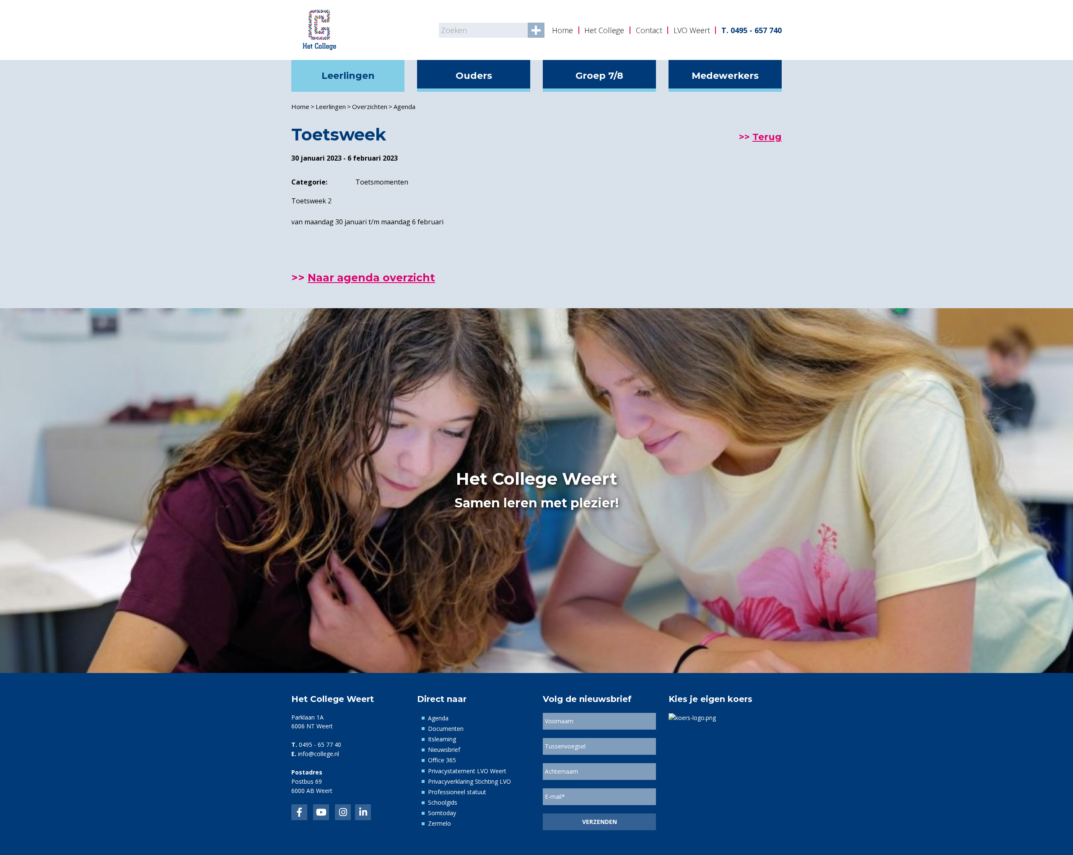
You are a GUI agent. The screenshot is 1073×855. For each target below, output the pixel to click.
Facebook (299, 812)
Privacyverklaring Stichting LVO (469, 781)
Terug (767, 137)
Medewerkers (725, 75)
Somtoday (442, 813)
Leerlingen (348, 75)
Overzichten (369, 106)
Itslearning (442, 739)
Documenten (446, 729)
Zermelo (439, 823)
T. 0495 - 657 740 (751, 30)
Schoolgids (442, 802)
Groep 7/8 (599, 75)
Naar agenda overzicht (371, 277)
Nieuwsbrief (444, 750)
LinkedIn (321, 812)
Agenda (404, 106)
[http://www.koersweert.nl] (692, 717)
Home (562, 30)
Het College (604, 30)
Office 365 (442, 760)
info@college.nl (318, 754)
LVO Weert (692, 30)
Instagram (343, 812)
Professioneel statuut (457, 792)
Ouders (474, 75)
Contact (649, 30)
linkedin (363, 812)
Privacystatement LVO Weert (467, 771)
